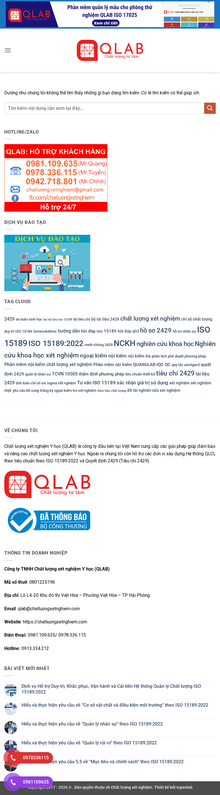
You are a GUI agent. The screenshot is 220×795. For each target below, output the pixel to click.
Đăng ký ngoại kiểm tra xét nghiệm (68, 390)
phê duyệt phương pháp (187, 356)
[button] (7, 50)
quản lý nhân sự (38, 374)
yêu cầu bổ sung (26, 390)
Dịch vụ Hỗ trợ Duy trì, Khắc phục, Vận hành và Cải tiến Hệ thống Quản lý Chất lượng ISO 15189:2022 (111, 688)
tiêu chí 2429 (175, 373)
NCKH (124, 343)
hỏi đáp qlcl (128, 331)
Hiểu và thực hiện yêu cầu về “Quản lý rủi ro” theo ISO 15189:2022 (89, 743)
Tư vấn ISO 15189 (96, 382)
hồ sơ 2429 (156, 330)
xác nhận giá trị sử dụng (142, 382)
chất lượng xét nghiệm (150, 318)
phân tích (159, 356)
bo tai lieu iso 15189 (58, 319)
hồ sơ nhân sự (184, 331)
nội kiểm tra (139, 356)
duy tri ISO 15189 (18, 331)
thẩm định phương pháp (101, 374)
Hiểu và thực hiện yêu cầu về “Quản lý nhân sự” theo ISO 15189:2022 (92, 724)
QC (167, 364)
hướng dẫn (69, 331)
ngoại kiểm (93, 355)
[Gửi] (210, 108)
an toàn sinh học (29, 319)
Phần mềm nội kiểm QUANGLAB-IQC (128, 364)
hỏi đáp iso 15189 (99, 331)
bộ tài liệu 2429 (105, 319)
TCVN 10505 (65, 374)
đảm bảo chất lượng (111, 391)
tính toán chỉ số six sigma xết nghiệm (46, 383)
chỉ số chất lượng (196, 319)
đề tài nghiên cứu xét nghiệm (153, 390)
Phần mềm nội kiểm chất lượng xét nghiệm (48, 364)
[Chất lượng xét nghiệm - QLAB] (110, 50)
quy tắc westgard (186, 365)
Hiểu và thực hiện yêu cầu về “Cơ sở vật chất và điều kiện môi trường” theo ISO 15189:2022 (114, 705)
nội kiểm (117, 356)
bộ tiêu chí (81, 319)
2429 (9, 319)
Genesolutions (45, 331)
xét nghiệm (179, 383)
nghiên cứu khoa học (165, 343)
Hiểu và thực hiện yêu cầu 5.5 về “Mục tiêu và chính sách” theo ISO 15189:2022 (102, 761)
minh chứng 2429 (99, 345)
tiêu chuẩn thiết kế (140, 374)
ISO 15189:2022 (55, 343)
